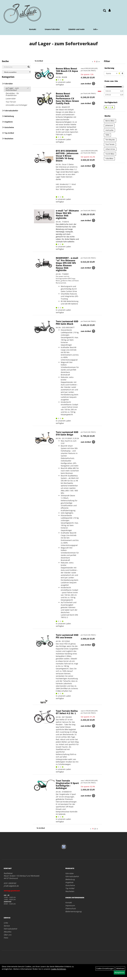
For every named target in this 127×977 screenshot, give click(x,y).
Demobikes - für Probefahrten (12, 94)
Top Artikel (9, 133)
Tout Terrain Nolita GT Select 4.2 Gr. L (67, 712)
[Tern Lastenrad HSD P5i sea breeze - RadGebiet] (44, 641)
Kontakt (32, 29)
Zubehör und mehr (76, 29)
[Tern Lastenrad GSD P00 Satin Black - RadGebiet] (44, 327)
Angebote (8, 122)
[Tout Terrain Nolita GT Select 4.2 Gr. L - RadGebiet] (44, 717)
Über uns (7, 934)
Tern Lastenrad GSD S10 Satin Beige (67, 433)
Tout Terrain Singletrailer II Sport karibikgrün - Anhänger (67, 784)
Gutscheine (9, 127)
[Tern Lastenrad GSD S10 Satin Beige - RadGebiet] (44, 438)
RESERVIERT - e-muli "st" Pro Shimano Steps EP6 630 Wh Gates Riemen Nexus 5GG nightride (67, 264)
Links (6, 923)
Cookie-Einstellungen (105, 968)
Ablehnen (120, 968)
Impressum (70, 905)
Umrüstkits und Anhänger (16, 105)
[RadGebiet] (22, 13)
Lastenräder (11, 98)
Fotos (6, 937)
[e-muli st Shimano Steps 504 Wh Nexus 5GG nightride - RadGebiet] (44, 216)
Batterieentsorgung (73, 911)
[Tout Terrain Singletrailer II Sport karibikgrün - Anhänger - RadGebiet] (44, 785)
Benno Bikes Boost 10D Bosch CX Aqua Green (67, 71)
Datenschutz (70, 908)
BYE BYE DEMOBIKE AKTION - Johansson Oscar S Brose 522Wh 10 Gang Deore (67, 155)
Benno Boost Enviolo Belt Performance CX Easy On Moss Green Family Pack (67, 98)
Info (95, 29)
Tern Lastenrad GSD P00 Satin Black (67, 322)
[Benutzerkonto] (109, 10)
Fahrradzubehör (11, 110)
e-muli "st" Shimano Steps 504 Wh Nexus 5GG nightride (67, 214)
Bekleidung (9, 116)
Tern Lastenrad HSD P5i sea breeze (67, 636)
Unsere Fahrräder (52, 29)
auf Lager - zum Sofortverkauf (12, 89)
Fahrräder (8, 83)
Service (7, 926)
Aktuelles (7, 932)
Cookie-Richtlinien (58, 969)
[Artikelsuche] (104, 11)
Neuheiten (8, 138)
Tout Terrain (11, 102)
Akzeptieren (119, 972)
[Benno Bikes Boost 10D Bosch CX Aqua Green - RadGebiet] (44, 73)
